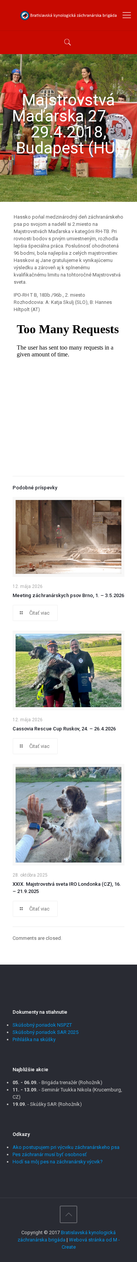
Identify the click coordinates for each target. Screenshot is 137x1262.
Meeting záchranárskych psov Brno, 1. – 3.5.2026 (68, 595)
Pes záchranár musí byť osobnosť (50, 1154)
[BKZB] (68, 15)
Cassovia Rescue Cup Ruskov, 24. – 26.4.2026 (64, 729)
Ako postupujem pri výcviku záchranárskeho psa (66, 1147)
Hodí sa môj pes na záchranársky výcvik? (58, 1162)
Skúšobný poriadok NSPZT (42, 1025)
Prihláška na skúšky (34, 1039)
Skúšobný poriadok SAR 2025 (45, 1032)
